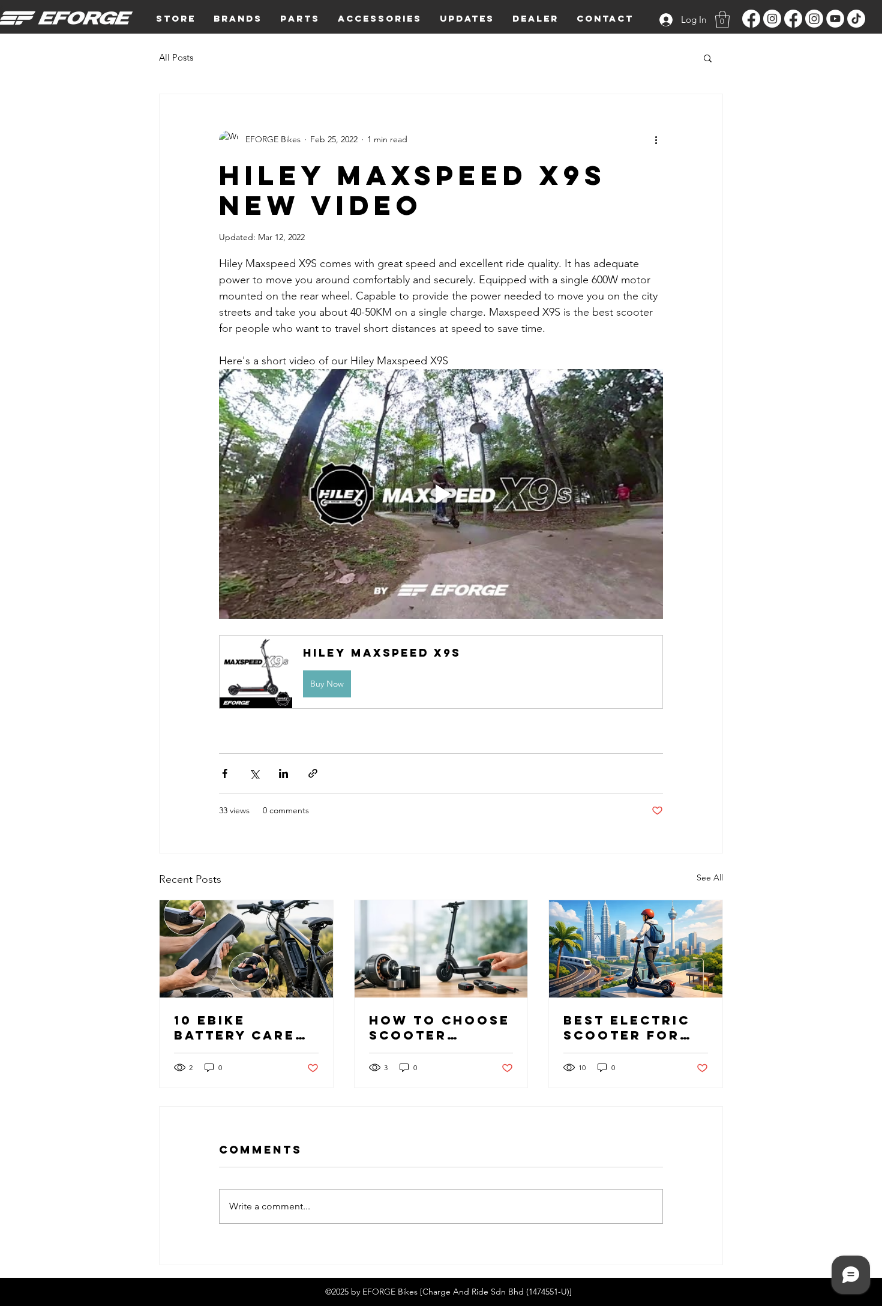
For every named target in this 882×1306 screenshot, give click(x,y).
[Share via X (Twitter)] (254, 773)
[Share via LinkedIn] (283, 773)
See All (710, 877)
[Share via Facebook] (224, 773)
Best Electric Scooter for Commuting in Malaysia (626, 1028)
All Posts (176, 57)
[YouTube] (835, 19)
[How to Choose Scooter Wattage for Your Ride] (441, 949)
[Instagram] (772, 19)
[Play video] (441, 494)
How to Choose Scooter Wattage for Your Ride (439, 1028)
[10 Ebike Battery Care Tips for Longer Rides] (246, 949)
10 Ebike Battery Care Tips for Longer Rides (234, 1028)
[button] (238, 19)
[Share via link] (313, 773)
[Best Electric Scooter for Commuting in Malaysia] (635, 949)
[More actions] (656, 140)
